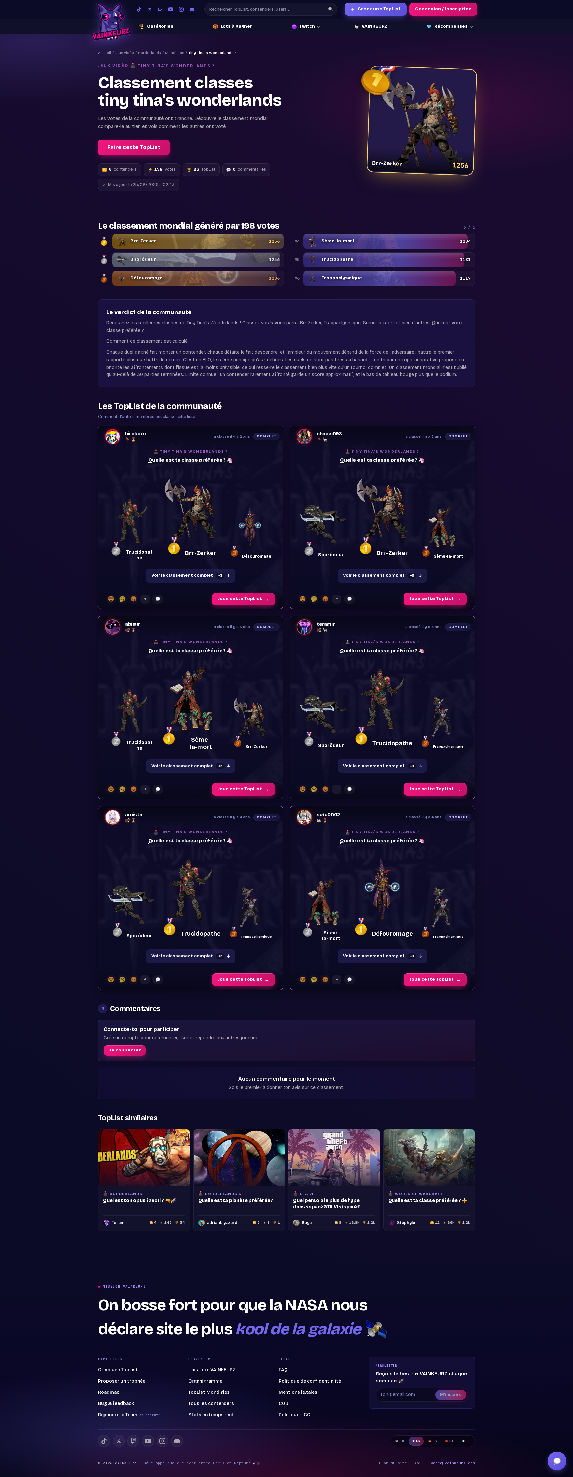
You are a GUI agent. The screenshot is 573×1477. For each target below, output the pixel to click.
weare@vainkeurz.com (453, 1463)
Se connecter (124, 1050)
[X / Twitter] (150, 9)
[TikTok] (139, 9)
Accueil (104, 53)
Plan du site (393, 1463)
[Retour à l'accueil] (111, 22)
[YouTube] (171, 9)
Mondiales (174, 53)
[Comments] (157, 599)
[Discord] (192, 9)
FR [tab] (418, 1441)
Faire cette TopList (133, 147)
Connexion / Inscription (443, 9)
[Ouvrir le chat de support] (557, 1461)
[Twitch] (160, 9)
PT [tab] (451, 1441)
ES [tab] (435, 1441)
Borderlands (149, 53)
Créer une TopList (375, 9)
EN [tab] (402, 1441)
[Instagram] (181, 9)
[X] (119, 1441)
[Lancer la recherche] (330, 9)
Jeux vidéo (124, 53)
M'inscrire (451, 1394)
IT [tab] (468, 1441)
